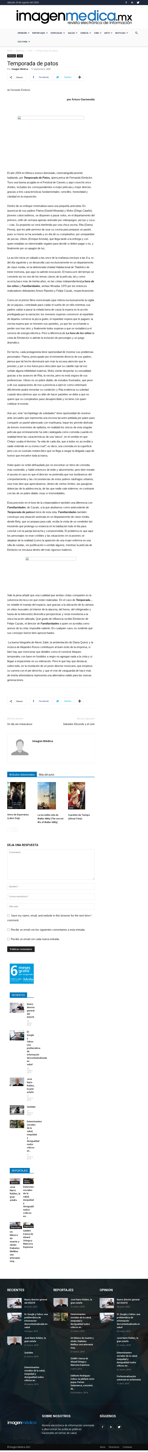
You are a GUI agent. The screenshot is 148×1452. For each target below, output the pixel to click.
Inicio (10, 50)
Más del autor (47, 774)
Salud (71, 33)
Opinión (22, 33)
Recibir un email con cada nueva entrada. (35, 939)
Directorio (114, 1447)
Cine (96, 33)
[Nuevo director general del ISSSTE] (17, 1008)
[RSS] (132, 2)
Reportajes (38, 33)
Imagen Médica (20, 69)
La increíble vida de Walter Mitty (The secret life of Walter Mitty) (50, 819)
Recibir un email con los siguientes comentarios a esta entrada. (48, 929)
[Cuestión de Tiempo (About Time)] (81, 795)
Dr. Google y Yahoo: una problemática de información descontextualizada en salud (37, 1048)
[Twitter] (138, 2)
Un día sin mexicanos (19, 724)
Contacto (127, 1447)
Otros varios (27, 1181)
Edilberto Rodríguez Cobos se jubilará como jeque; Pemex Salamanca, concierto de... (82, 1382)
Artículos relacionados (22, 774)
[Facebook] (126, 2)
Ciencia (84, 33)
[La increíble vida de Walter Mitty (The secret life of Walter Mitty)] (51, 795)
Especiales (56, 33)
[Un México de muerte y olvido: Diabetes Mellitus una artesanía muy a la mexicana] (15, 1225)
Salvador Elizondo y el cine (79, 724)
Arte (107, 33)
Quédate (31, 1107)
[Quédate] (17, 1110)
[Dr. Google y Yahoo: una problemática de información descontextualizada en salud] (17, 1035)
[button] (136, 33)
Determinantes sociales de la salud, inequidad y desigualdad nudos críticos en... (34, 1374)
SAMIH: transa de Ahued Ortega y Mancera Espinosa (80, 1361)
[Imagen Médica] (74, 17)
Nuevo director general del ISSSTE (31, 1010)
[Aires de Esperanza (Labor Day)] (20, 795)
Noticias (120, 33)
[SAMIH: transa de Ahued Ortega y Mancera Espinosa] (60, 1361)
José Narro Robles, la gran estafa (30, 1085)
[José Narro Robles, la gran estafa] (17, 1082)
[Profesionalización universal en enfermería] (107, 1380)
